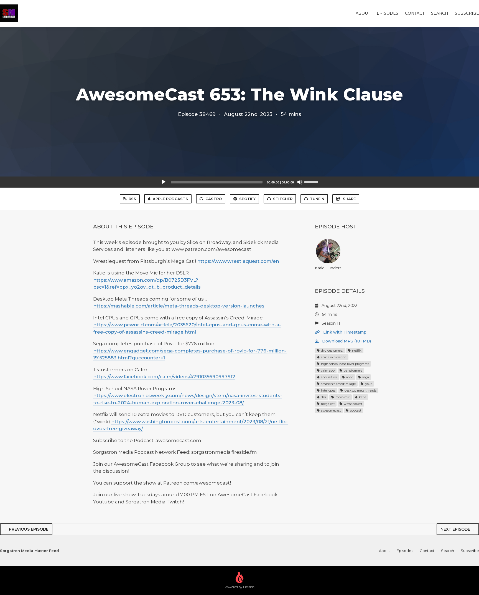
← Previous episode (26, 529)
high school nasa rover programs (344, 364)
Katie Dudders (328, 268)
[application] (239, 182)
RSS (132, 198)
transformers (352, 370)
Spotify (247, 198)
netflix (356, 350)
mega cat (327, 404)
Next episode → (457, 529)
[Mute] (300, 182)
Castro (213, 198)
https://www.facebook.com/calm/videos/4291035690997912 (164, 376)
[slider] (312, 181)
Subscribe (467, 13)
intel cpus (327, 390)
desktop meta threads (360, 390)
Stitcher (282, 198)
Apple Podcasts (170, 198)
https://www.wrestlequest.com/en (238, 261)
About (363, 13)
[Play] (163, 182)
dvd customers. (331, 350)
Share (349, 198)
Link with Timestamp (344, 332)
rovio (349, 377)
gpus (368, 384)
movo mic (342, 397)
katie (362, 397)
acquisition (328, 377)
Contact (414, 13)
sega (365, 377)
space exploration (333, 357)
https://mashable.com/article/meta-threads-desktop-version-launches (178, 306)
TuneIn (317, 198)
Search (439, 13)
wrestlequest (352, 404)
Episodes (387, 13)
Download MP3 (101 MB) (346, 341)
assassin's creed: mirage (338, 384)
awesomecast (330, 410)
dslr (323, 397)
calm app (327, 370)
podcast (355, 410)
